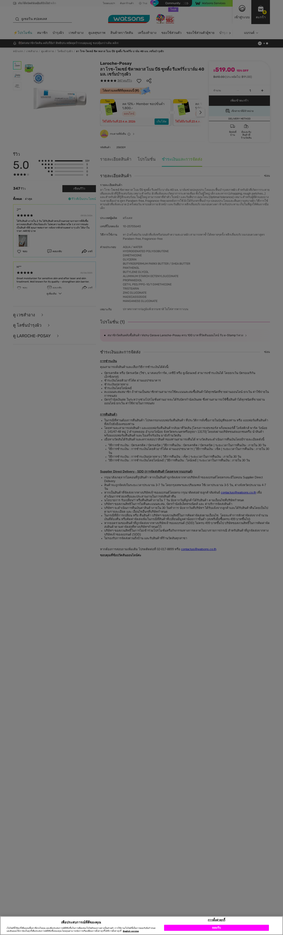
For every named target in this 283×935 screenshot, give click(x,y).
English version (131, 931)
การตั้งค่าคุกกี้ (216, 920)
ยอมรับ (216, 927)
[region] (141, 925)
